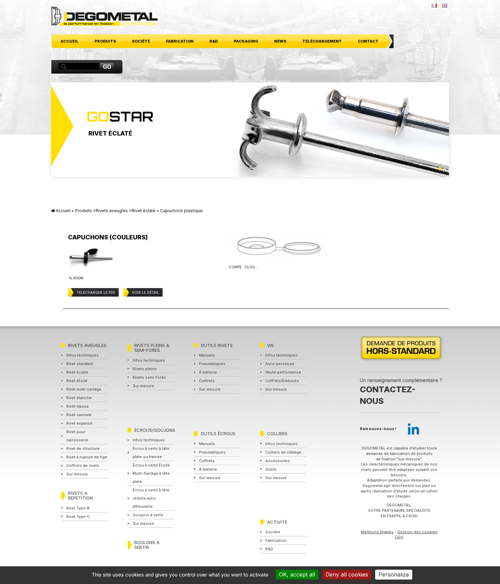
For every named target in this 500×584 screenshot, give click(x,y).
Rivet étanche (79, 397)
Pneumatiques (212, 363)
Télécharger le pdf (96, 292)
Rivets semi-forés (149, 377)
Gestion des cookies (417, 532)
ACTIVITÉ (277, 522)
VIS (270, 345)
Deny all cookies (347, 574)
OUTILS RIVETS (217, 345)
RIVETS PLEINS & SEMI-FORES (151, 348)
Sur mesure (77, 474)
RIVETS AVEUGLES (87, 345)
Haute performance (283, 372)
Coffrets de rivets (82, 465)
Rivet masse (77, 406)
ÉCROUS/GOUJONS (154, 430)
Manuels (207, 355)
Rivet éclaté (143, 210)
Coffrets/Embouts (282, 380)
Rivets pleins (145, 368)
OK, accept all (297, 574)
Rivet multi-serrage (83, 389)
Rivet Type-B (78, 508)
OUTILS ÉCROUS (218, 433)
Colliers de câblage (283, 452)
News (280, 41)
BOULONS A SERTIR (147, 545)
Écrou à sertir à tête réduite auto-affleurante (151, 498)
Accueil (70, 41)
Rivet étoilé (76, 380)
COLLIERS (277, 433)
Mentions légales (377, 532)
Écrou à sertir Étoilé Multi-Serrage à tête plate (151, 473)
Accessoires (277, 460)
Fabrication (180, 41)
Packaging (246, 41)
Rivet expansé (79, 423)
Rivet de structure (83, 448)
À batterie (208, 372)
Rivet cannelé (78, 414)
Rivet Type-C (78, 516)
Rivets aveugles (112, 210)
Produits (105, 41)
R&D (214, 41)
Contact (368, 41)
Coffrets (207, 380)
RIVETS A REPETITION (80, 495)
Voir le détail (145, 292)
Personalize (394, 574)
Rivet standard (79, 363)
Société (141, 41)
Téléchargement (322, 41)
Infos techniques (82, 355)
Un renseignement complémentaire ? (401, 391)
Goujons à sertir (148, 514)
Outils (271, 469)
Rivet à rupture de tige (86, 457)
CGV (399, 537)
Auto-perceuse (279, 363)
